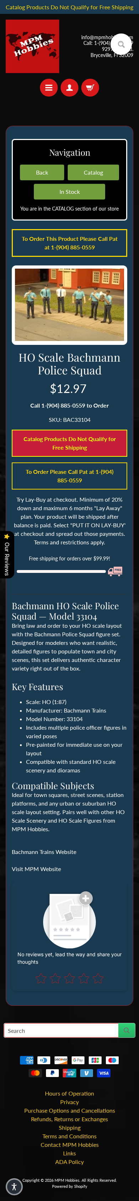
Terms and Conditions (69, 1136)
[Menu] (49, 88)
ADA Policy (69, 1161)
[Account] (69, 88)
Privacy (69, 1101)
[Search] (126, 1030)
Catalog (93, 172)
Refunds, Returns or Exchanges (69, 1118)
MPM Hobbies (67, 1180)
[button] (14, 1186)
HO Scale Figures (80, 820)
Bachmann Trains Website (44, 851)
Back (42, 172)
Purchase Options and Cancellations (69, 1110)
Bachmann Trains (85, 710)
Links (69, 1153)
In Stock (70, 191)
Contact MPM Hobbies (70, 1144)
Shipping (70, 1127)
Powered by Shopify (69, 1186)
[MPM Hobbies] (32, 46)
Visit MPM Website (36, 868)
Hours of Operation (69, 1093)
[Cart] (90, 88)
